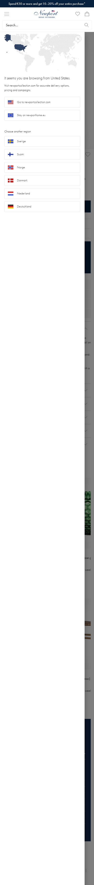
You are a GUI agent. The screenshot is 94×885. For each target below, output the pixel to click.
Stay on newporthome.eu (31, 115)
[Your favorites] (77, 14)
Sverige (21, 141)
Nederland (23, 193)
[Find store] (86, 25)
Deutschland (24, 206)
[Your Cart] (87, 14)
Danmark (22, 180)
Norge (21, 167)
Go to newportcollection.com (33, 102)
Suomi (20, 154)
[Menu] (6, 14)
